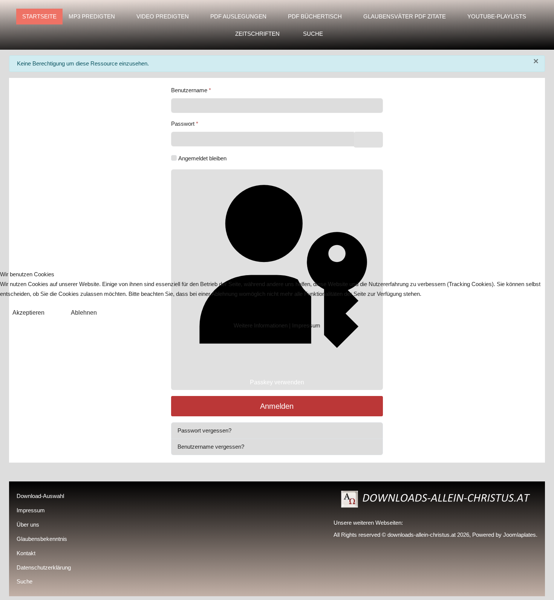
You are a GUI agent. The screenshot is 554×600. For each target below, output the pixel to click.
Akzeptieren (28, 312)
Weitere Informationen (261, 325)
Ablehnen (84, 312)
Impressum (306, 325)
